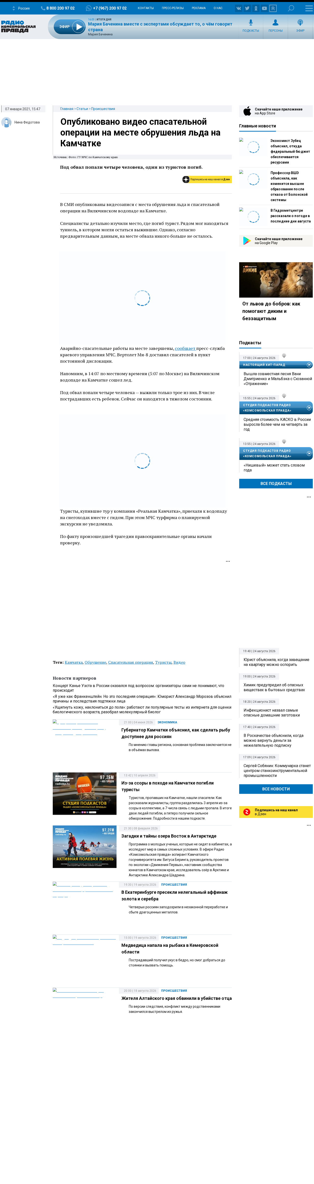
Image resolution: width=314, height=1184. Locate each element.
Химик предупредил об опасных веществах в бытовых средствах (274, 687)
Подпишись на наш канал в (210, 179)
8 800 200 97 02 (60, 8)
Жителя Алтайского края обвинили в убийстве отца (176, 998)
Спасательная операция (130, 662)
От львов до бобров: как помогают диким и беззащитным (271, 311)
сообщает (185, 348)
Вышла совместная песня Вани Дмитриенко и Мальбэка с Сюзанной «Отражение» (278, 379)
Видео (179, 662)
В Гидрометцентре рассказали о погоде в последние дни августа (291, 215)
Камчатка (74, 662)
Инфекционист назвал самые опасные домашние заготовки (272, 712)
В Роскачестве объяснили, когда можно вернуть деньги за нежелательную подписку (273, 740)
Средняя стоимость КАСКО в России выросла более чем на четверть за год (277, 424)
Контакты (146, 8)
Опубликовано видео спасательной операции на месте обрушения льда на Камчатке (140, 133)
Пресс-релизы (173, 8)
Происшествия (103, 109)
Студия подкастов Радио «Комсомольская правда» (267, 407)
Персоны (276, 30)
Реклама (199, 8)
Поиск (291, 8)
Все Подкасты (276, 483)
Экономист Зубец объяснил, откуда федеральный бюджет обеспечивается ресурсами (290, 151)
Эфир (300, 30)
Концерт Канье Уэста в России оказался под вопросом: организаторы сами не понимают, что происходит (138, 688)
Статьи (82, 109)
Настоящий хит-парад (264, 365)
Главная (66, 109)
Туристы (163, 662)
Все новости (276, 789)
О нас (218, 8)
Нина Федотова (27, 122)
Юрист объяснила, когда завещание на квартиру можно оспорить (276, 662)
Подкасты (251, 30)
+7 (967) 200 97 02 (110, 8)
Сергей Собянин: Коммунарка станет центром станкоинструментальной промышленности (277, 770)
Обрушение (95, 662)
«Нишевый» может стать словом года (274, 467)
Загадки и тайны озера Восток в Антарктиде (168, 836)
